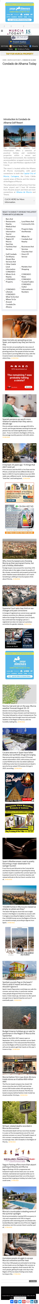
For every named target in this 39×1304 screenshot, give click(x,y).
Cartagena (15, 176)
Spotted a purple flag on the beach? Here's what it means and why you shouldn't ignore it (17, 984)
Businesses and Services (28, 247)
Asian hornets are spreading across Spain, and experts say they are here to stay (18, 342)
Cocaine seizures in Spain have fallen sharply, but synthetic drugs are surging (19, 753)
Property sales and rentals (27, 230)
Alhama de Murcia (24, 192)
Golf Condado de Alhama (11, 255)
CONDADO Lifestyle (10, 290)
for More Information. (14, 200)
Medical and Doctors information (11, 229)
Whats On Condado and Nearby (27, 239)
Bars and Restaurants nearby (10, 221)
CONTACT (7, 26)
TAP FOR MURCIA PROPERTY (19, 53)
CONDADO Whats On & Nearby (10, 274)
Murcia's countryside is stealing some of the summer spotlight (19, 1212)
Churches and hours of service (27, 254)
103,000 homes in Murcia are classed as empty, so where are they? (19, 908)
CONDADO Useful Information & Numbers (27, 288)
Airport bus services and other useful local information (11, 264)
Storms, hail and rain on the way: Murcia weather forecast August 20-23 (19, 707)
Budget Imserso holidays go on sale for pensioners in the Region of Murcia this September (18, 1033)
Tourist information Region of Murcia (10, 238)
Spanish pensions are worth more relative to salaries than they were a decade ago (17, 421)
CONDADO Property (10, 280)
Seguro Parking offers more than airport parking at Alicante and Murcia (19, 1165)
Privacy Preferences (20, 1298)
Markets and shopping (27, 268)
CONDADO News (26, 275)
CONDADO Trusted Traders (28, 280)
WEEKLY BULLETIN (29, 26)
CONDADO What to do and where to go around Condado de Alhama (12, 300)
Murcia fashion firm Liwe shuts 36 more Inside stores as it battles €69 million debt (19, 1079)
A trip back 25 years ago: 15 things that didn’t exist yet (18, 466)
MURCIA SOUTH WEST (14, 60)
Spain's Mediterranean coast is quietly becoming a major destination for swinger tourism (18, 863)
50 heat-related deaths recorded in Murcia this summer (17, 1127)
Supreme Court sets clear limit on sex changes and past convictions (18, 609)
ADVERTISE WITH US (17, 26)
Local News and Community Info (28, 222)
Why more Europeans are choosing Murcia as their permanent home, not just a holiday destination (18, 563)
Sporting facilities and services (11, 246)
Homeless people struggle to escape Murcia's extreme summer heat (17, 1259)
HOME (4, 60)
